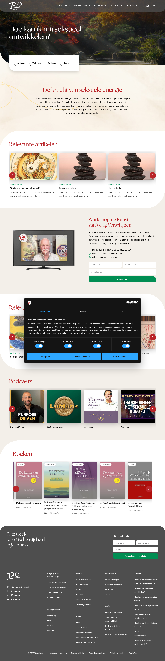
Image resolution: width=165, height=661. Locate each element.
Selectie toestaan (82, 356)
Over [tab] (121, 311)
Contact (79, 616)
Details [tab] (82, 311)
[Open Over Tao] (69, 5)
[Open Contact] (137, 5)
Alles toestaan (119, 356)
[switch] (68, 346)
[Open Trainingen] (106, 5)
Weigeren (45, 356)
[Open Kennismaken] (89, 5)
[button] (153, 175)
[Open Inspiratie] (122, 5)
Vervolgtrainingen (53, 610)
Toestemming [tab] (44, 311)
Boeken (108, 606)
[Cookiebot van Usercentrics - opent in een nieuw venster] (126, 303)
